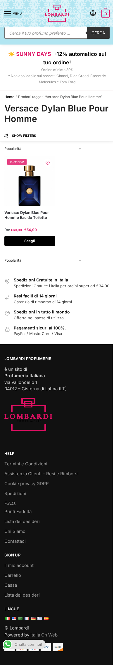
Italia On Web (44, 635)
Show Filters (24, 136)
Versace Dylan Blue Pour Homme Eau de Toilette (26, 215)
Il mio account (19, 565)
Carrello (12, 575)
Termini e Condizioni (25, 464)
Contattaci (15, 541)
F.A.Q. (10, 503)
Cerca (98, 32)
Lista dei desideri (22, 521)
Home (9, 97)
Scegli (29, 241)
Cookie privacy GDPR (26, 483)
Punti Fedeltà (18, 511)
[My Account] (92, 13)
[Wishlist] (47, 163)
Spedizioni (15, 493)
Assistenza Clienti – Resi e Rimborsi (41, 473)
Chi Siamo (14, 531)
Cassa (10, 585)
